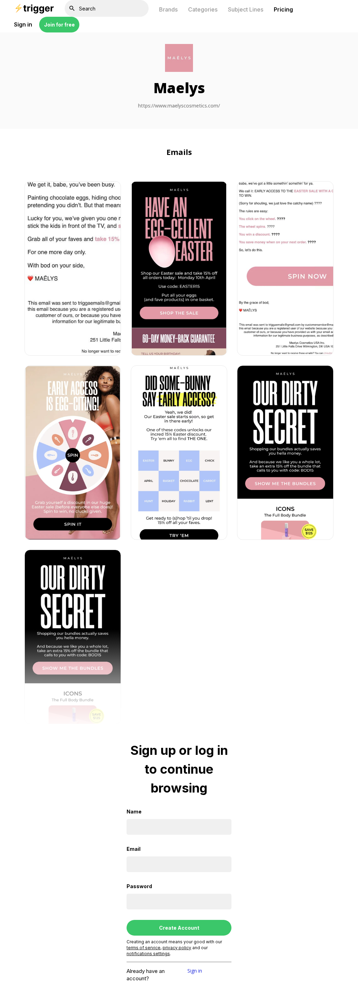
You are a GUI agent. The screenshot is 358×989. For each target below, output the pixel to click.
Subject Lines (245, 9)
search (72, 8)
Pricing (283, 9)
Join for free (59, 25)
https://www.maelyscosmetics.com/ (179, 106)
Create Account (179, 928)
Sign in (194, 971)
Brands (168, 9)
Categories (202, 9)
